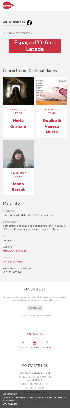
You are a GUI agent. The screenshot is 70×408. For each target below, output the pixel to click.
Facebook (23, 347)
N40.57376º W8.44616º (37, 384)
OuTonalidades (14, 22)
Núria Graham (18, 123)
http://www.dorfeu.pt (14, 251)
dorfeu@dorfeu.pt (13, 261)
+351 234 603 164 (37, 387)
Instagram (46, 347)
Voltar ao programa (19, 33)
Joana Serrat (18, 186)
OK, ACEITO (10, 403)
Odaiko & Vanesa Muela (52, 126)
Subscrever (35, 308)
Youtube (34, 347)
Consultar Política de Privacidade (35, 315)
